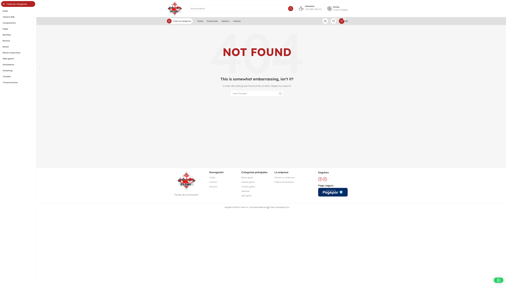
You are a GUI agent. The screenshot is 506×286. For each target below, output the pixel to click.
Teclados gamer (248, 186)
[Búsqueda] (290, 8)
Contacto (213, 182)
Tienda (212, 177)
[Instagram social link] (325, 179)
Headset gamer (248, 182)
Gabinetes (245, 191)
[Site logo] (174, 8)
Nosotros (213, 186)
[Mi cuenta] (325, 21)
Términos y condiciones (284, 177)
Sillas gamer (246, 195)
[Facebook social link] (320, 179)
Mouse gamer (247, 177)
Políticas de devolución (284, 182)
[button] (498, 280)
